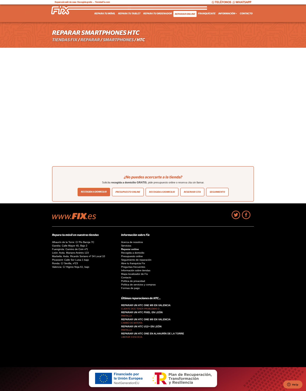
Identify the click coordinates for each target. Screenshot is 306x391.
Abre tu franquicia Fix (133, 263)
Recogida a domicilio (94, 192)
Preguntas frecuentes (133, 266)
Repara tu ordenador (157, 13)
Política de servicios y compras (138, 284)
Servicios (126, 245)
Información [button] (226, 13)
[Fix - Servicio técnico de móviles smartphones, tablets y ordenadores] (65, 13)
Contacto (246, 13)
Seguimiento (217, 192)
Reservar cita (192, 192)
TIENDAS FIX (64, 40)
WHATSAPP (243, 2)
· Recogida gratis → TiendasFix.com (82, 2)
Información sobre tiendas (135, 270)
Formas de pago (130, 288)
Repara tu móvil (104, 13)
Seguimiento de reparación (136, 259)
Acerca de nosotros (132, 242)
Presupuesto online (127, 192)
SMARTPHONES (118, 40)
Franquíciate (207, 13)
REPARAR (90, 40)
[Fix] (76, 218)
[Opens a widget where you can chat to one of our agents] (292, 384)
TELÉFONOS (223, 2)
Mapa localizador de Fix (134, 274)
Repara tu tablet (129, 13)
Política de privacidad (133, 281)
